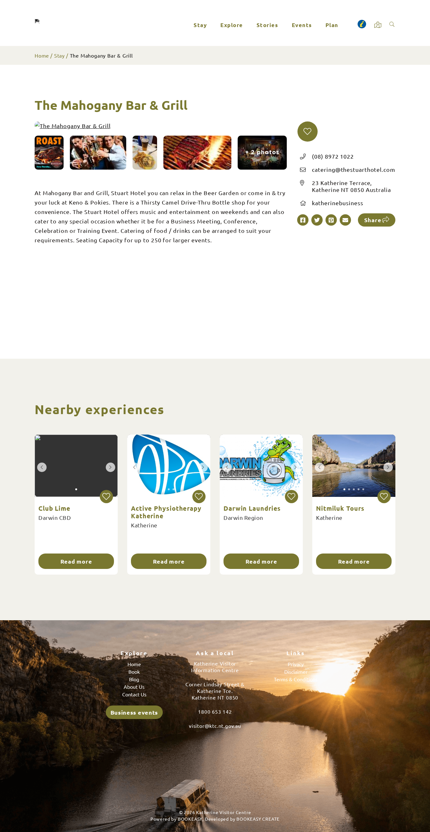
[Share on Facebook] (302, 220)
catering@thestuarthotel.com (353, 169)
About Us (134, 686)
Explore (231, 25)
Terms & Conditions (296, 679)
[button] (307, 131)
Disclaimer (296, 671)
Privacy (296, 664)
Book (134, 671)
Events (302, 25)
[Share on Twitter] (317, 220)
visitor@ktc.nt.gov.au (215, 725)
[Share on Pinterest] (331, 220)
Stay (200, 25)
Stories (267, 25)
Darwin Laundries (252, 508)
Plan (331, 25)
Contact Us (134, 694)
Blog (134, 679)
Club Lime (54, 508)
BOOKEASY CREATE (258, 819)
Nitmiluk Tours (340, 508)
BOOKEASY (190, 819)
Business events (134, 712)
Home (42, 55)
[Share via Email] (345, 220)
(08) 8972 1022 (333, 156)
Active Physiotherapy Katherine (166, 512)
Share (373, 219)
